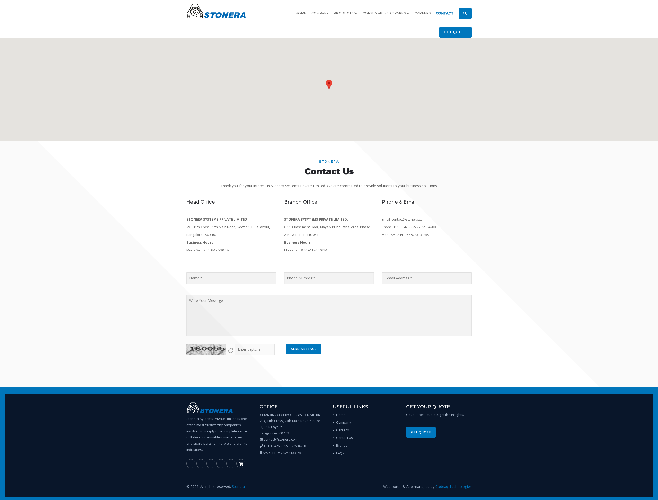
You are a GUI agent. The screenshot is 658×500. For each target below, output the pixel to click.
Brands (342, 445)
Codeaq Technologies (453, 486)
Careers (342, 430)
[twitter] (210, 463)
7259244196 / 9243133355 (281, 452)
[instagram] (220, 463)
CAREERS (423, 13)
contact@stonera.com (280, 439)
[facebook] (190, 463)
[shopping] (240, 463)
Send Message (303, 349)
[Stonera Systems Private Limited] (216, 11)
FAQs (340, 453)
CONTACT (444, 13)
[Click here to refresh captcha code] (230, 350)
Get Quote (455, 32)
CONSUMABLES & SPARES (385, 13)
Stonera (238, 486)
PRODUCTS (344, 13)
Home (340, 414)
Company (343, 422)
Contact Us (344, 437)
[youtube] (230, 463)
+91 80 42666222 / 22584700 (284, 446)
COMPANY (319, 13)
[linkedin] (200, 463)
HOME (301, 13)
